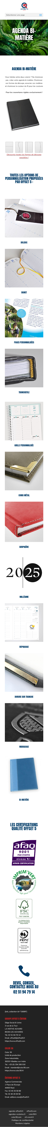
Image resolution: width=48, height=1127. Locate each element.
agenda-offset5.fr (16, 1111)
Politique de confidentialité (23, 1120)
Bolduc (24, 242)
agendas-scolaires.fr (17, 1114)
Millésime (24, 597)
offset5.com (31, 1111)
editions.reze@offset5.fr (19, 1097)
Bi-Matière (24, 799)
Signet (24, 292)
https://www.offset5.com (15, 1041)
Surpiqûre (24, 547)
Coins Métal (24, 495)
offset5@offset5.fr (17, 1038)
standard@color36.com (20, 1067)
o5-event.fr (29, 1117)
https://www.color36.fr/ (14, 1070)
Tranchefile (24, 392)
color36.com (16, 1117)
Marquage (24, 746)
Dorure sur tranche (24, 696)
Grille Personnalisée (24, 445)
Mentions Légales (22, 1123)
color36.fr (33, 1114)
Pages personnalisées (24, 342)
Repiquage (24, 647)
